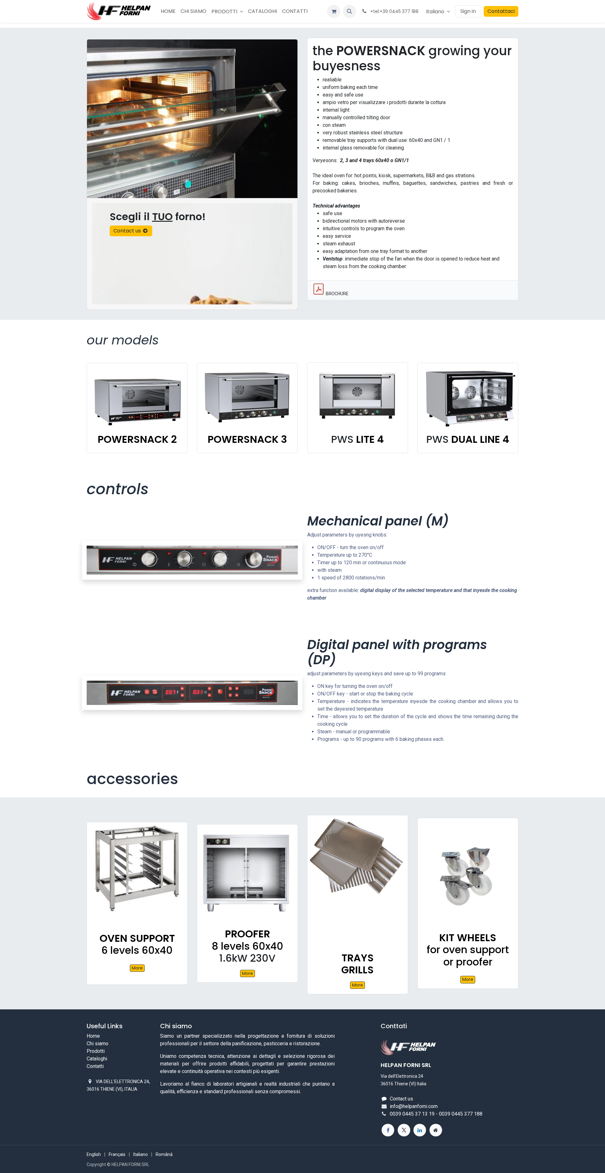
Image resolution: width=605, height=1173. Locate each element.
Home (93, 1036)
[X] (404, 1130)
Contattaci (501, 11)
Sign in (468, 11)
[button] (349, 11)
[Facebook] (388, 1130)
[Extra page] (435, 1130)
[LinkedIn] (419, 1130)
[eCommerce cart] (333, 11)
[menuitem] (168, 11)
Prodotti (96, 1051)
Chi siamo (97, 1044)
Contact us (127, 230)
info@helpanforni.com (414, 1106)
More (137, 968)
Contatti (95, 1066)
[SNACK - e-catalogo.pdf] (319, 289)
